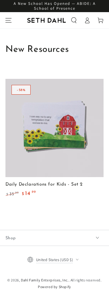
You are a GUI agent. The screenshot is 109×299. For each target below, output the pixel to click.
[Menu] (8, 20)
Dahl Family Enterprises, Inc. (44, 280)
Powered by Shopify (54, 286)
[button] (74, 20)
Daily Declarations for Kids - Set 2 (44, 184)
